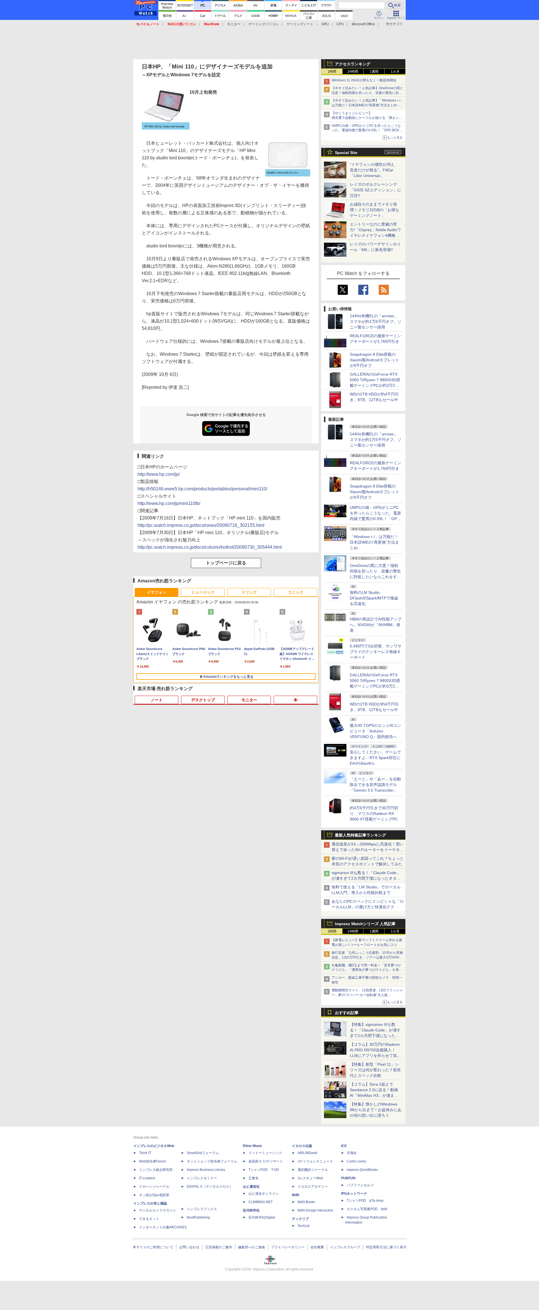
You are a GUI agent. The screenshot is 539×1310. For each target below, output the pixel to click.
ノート (157, 700)
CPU (340, 24)
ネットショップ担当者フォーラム (212, 1161)
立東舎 (253, 1178)
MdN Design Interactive (315, 1210)
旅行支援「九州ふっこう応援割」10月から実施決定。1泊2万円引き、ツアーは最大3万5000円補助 (367, 957)
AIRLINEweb (307, 1153)
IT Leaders (147, 1178)
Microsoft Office (363, 24)
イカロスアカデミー (313, 1187)
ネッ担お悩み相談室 (154, 1195)
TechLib (304, 1226)
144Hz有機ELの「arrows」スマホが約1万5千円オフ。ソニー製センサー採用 (375, 321)
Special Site (346, 152)
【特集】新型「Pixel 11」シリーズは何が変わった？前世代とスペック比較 (375, 1070)
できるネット (149, 1219)
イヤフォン (156, 592)
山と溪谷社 (251, 1187)
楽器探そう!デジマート (265, 1161)
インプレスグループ (345, 1247)
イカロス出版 (302, 1146)
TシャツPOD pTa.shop (365, 1201)
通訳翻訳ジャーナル (313, 1170)
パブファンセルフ (360, 1185)
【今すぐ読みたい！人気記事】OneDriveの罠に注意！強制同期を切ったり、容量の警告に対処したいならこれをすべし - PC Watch (367, 93)
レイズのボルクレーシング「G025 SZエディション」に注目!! (375, 190)
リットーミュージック (265, 1153)
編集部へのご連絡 (251, 1247)
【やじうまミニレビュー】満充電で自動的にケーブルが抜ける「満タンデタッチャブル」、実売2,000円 (367, 118)
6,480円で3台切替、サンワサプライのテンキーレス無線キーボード (375, 651)
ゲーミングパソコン (263, 24)
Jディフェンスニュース (315, 1161)
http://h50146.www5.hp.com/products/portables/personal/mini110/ (202, 488)
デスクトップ (203, 700)
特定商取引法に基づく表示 (386, 1247)
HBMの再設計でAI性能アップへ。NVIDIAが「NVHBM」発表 (375, 625)
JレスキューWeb (310, 1178)
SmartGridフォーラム (203, 1153)
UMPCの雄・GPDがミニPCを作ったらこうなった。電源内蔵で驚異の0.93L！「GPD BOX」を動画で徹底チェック (367, 130)
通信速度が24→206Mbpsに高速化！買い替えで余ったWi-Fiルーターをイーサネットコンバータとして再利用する (368, 850)
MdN (295, 1195)
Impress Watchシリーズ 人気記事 (365, 923)
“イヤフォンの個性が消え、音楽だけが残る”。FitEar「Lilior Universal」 (374, 170)
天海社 (352, 1153)
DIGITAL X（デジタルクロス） (210, 1187)
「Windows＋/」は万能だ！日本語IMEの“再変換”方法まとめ (374, 542)
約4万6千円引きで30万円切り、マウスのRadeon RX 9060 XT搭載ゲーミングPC (374, 813)
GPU (325, 24)
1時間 (332, 71)
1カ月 (395, 71)
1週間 (374, 71)
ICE (344, 1146)
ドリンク (249, 592)
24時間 (353, 71)
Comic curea (356, 1161)
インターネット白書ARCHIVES (163, 1227)
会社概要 (317, 1247)
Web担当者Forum (152, 1161)
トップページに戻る (226, 562)
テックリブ (300, 1219)
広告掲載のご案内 (218, 1247)
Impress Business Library (206, 1170)
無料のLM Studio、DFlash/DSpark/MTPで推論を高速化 (374, 598)
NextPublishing (198, 1217)
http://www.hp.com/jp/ (159, 474)
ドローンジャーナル (154, 1187)
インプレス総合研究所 (156, 1170)
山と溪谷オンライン (263, 1194)
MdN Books (306, 1202)
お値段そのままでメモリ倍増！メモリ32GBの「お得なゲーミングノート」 (374, 210)
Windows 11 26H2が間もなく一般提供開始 (364, 80)
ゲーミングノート (300, 24)
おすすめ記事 (346, 1012)
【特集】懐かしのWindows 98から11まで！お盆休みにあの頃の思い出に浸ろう (375, 1110)
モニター (234, 24)
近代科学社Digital (261, 1217)
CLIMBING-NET (260, 1202)
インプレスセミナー (202, 1178)
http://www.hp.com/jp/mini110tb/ (169, 503)
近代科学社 (251, 1210)
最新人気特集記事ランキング (360, 835)
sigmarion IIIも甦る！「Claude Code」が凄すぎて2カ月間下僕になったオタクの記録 (366, 878)
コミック (295, 592)
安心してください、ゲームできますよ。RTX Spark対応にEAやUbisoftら (375, 758)
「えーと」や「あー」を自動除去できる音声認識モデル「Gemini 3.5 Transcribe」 (375, 784)
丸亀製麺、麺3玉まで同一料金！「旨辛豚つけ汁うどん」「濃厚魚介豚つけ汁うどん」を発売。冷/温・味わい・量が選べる (366, 970)
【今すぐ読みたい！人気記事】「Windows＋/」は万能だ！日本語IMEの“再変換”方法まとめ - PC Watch (368, 105)
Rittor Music (252, 1146)
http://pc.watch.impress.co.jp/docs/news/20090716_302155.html (201, 525)
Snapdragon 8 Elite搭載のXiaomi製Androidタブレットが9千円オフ (374, 360)
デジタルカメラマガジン (157, 1210)
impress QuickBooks (362, 1170)
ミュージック (203, 592)
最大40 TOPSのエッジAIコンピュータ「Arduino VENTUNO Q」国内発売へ (375, 731)
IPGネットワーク (354, 1194)
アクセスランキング (352, 64)
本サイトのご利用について (153, 1247)
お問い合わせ (189, 1247)
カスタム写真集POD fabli (367, 1209)
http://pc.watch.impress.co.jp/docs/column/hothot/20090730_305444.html (210, 547)
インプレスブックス (202, 1209)
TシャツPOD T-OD (263, 1170)
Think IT (145, 1153)
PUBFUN (348, 1178)
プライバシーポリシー (288, 1247)
